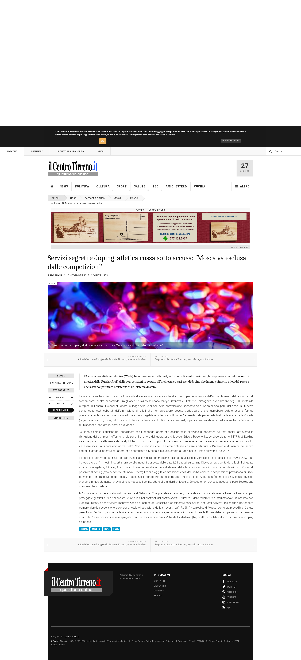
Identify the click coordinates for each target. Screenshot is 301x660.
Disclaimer (160, 586)
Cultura (103, 186)
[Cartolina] (150, 227)
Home (52, 186)
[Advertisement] (104, 63)
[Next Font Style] (72, 404)
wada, (116, 529)
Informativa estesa (231, 140)
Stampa (56, 383)
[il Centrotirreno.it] (73, 168)
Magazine (12, 151)
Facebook (232, 581)
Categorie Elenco (95, 198)
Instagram (233, 602)
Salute (139, 186)
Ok (102, 141)
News (64, 186)
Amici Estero (176, 186)
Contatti (159, 581)
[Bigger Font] (72, 397)
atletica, (96, 529)
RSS (228, 608)
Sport (122, 186)
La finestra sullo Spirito (70, 151)
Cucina (199, 186)
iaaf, (106, 529)
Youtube (231, 597)
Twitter (231, 587)
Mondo (134, 198)
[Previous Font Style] (50, 404)
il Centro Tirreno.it (59, 641)
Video (100, 151)
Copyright (160, 591)
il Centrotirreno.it (71, 636)
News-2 (117, 198)
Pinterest (232, 592)
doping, (84, 529)
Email (69, 383)
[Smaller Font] (50, 397)
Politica (82, 186)
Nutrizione (37, 151)
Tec (156, 186)
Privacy (158, 595)
